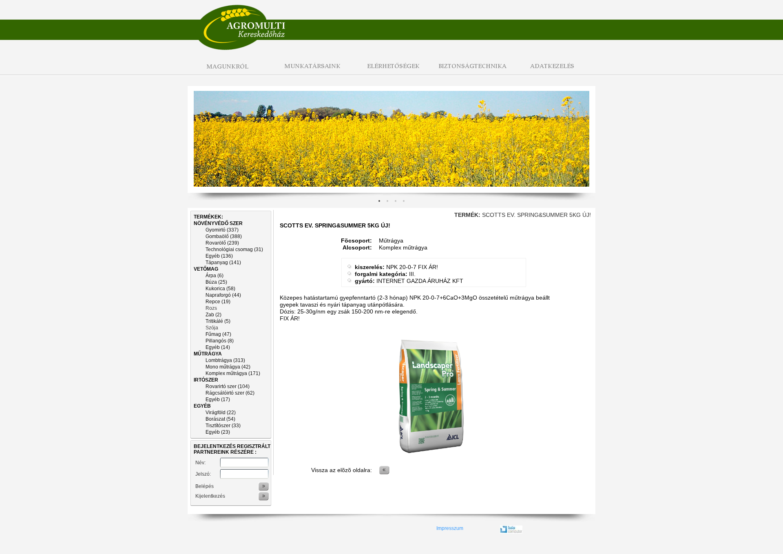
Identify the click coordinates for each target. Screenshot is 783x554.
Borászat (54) (220, 419)
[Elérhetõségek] (391, 70)
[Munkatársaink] (310, 70)
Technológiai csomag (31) (234, 249)
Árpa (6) (214, 275)
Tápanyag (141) (223, 262)
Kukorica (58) (220, 288)
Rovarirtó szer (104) (228, 386)
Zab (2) (213, 315)
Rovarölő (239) (222, 243)
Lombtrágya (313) (225, 360)
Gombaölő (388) (224, 236)
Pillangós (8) (220, 341)
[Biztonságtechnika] (473, 70)
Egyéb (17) (218, 399)
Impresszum (449, 528)
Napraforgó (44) (223, 295)
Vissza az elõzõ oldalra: (341, 470)
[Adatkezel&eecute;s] (554, 70)
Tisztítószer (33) (223, 425)
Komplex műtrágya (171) (233, 373)
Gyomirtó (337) (222, 230)
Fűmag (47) (218, 334)
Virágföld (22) (221, 412)
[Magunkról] (228, 70)
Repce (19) (218, 302)
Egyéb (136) (219, 256)
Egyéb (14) (218, 347)
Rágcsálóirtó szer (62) (230, 393)
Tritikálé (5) (218, 321)
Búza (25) (216, 282)
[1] (387, 201)
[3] (404, 201)
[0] (379, 201)
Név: (200, 463)
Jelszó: (203, 474)
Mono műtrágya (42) (228, 367)
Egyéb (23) (218, 432)
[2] (396, 201)
